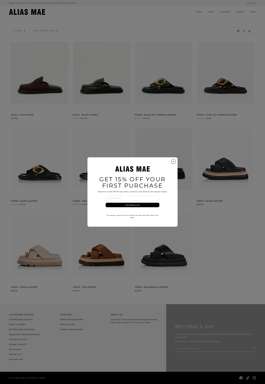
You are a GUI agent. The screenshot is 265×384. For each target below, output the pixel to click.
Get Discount (132, 205)
